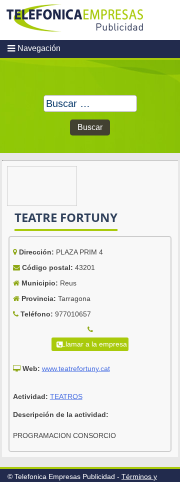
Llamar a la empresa (94, 344)
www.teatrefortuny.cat (76, 368)
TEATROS (66, 396)
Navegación (39, 48)
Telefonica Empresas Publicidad (75, 20)
